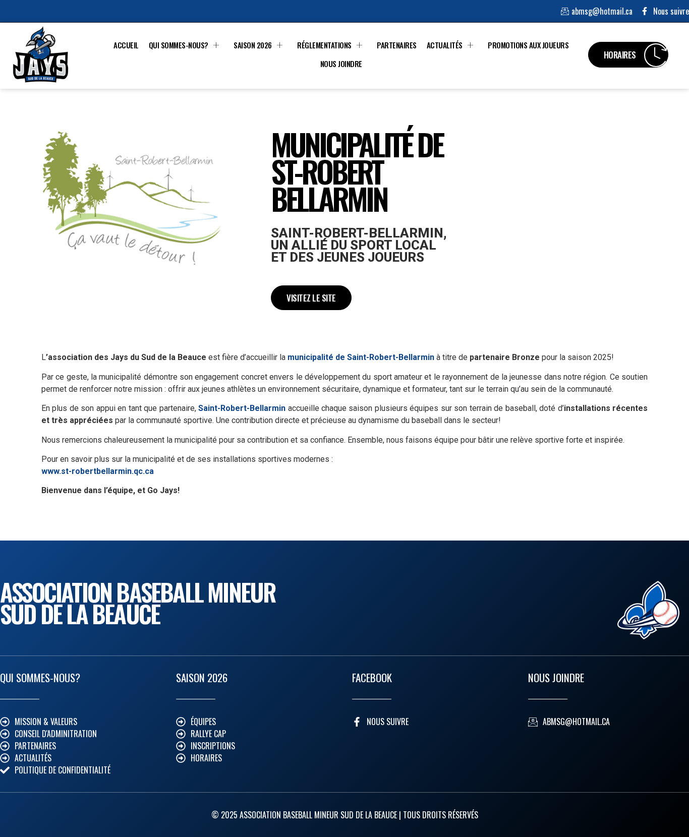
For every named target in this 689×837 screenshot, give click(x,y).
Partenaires (397, 44)
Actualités (445, 44)
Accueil (126, 44)
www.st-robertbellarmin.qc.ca (97, 471)
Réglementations (324, 44)
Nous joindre (341, 63)
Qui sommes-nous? (178, 44)
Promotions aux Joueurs (528, 44)
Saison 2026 (253, 44)
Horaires (620, 54)
